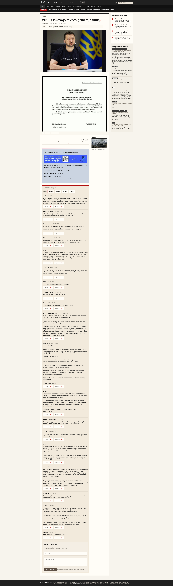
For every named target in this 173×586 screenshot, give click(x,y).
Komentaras (47, 556)
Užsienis (69, 6)
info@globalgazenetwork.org (78, 583)
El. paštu (61, 26)
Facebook (50, 26)
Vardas (46, 551)
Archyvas (99, 6)
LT (116, 2)
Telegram (56, 26)
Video (84, 6)
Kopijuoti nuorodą (67, 26)
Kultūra (63, 6)
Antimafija (58, 6)
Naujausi (51, 191)
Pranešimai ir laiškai (77, 6)
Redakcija (93, 6)
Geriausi (65, 191)
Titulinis (42, 6)
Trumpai (47, 6)
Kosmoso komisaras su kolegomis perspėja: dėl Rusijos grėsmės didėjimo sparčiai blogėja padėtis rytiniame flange (81, 9)
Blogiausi (72, 191)
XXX (88, 6)
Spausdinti (56, 133)
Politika (52, 6)
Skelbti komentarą (50, 569)
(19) (101, 20)
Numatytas (47, 133)
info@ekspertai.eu (68, 142)
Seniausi (58, 191)
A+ (51, 133)
